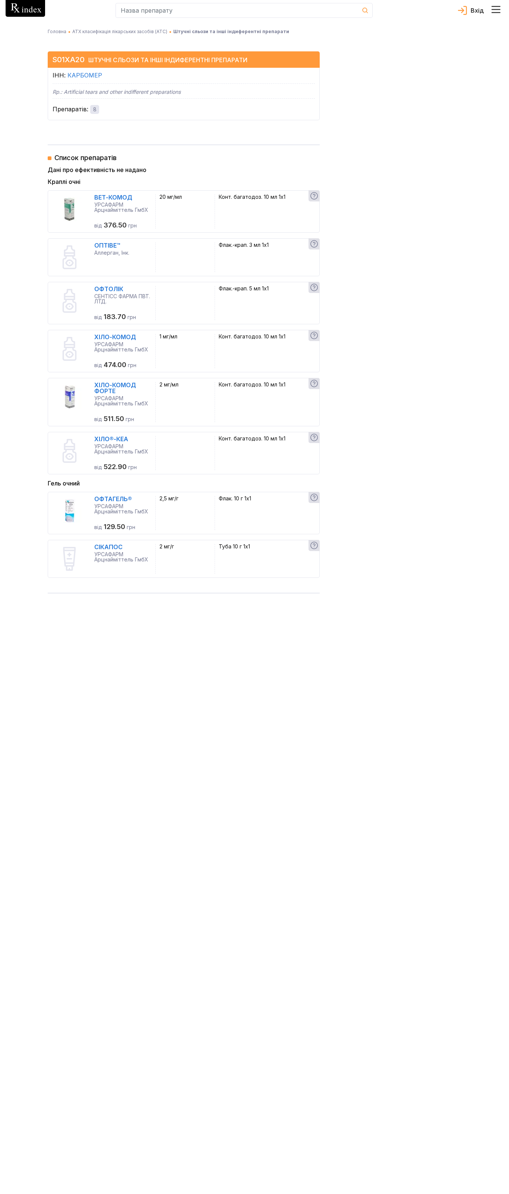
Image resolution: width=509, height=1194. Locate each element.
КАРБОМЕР (84, 75)
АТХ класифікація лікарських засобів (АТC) (119, 31)
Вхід (477, 10)
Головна (57, 31)
